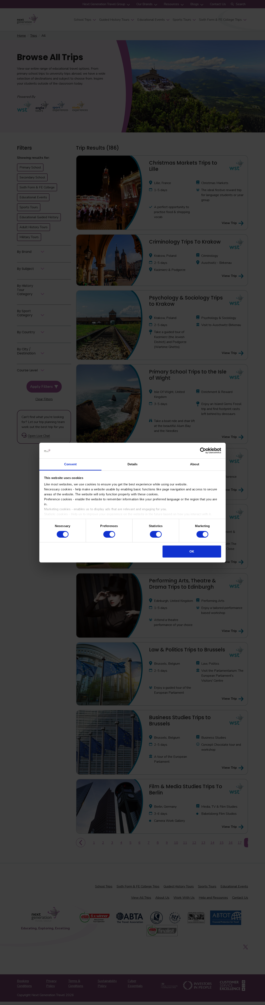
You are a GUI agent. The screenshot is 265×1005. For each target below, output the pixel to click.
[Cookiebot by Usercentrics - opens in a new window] (203, 450)
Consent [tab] (70, 464)
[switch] (109, 534)
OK (191, 551)
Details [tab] (133, 464)
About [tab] (194, 464)
